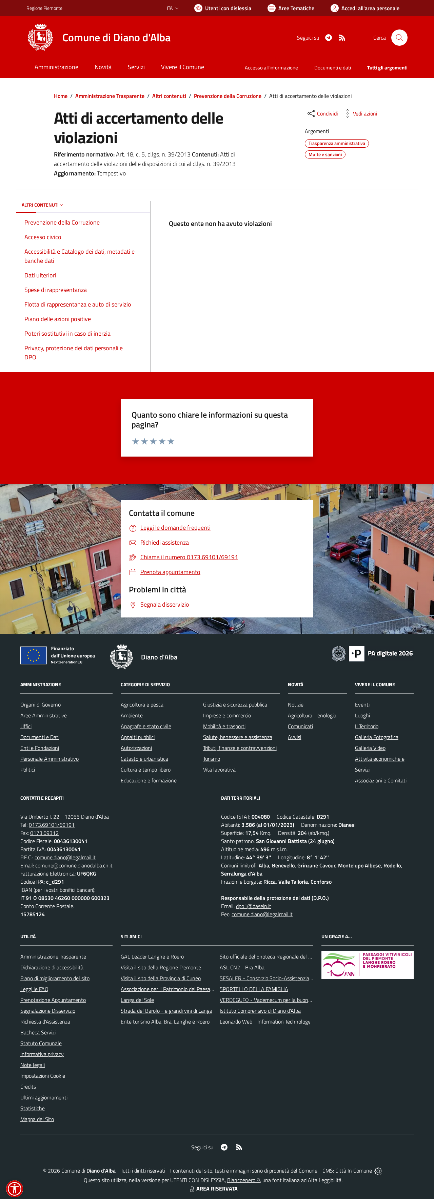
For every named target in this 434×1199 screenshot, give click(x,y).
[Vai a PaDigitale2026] (372, 653)
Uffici (26, 726)
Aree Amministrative (43, 715)
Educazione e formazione (149, 780)
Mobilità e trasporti (224, 726)
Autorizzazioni (136, 748)
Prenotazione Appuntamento (53, 1000)
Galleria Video (370, 748)
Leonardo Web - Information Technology (265, 1021)
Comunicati (300, 726)
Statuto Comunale (41, 1043)
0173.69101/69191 (52, 825)
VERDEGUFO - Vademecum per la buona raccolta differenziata (290, 1000)
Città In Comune (353, 1170)
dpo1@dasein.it (253, 906)
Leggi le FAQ (34, 989)
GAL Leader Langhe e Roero (152, 956)
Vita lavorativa (219, 769)
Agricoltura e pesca (142, 704)
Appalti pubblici (138, 737)
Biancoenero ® (243, 1180)
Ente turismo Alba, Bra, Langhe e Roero (165, 1021)
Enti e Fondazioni (39, 748)
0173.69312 (44, 833)
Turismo (211, 759)
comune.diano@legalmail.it (65, 857)
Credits (28, 1086)
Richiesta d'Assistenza (45, 1021)
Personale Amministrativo (49, 759)
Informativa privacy (42, 1054)
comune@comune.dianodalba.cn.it (74, 865)
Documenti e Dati (39, 737)
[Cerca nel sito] (399, 37)
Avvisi (294, 737)
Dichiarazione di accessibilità (51, 967)
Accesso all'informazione (271, 67)
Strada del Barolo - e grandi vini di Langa (166, 1011)
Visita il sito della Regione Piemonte (161, 967)
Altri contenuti (169, 96)
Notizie (295, 704)
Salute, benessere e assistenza (237, 737)
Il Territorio (366, 726)
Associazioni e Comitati (381, 780)
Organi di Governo (40, 704)
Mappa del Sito (37, 1119)
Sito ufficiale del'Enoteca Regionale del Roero (270, 956)
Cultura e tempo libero (146, 769)
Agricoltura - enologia (312, 715)
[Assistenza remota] (378, 1170)
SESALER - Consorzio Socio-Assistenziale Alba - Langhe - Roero (292, 978)
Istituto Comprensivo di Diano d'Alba (260, 1011)
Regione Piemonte (44, 8)
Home (60, 96)
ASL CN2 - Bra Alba (242, 967)
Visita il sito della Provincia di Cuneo (161, 978)
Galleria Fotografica (376, 737)
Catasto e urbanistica (144, 759)
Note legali (32, 1065)
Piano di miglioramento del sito (55, 978)
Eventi (362, 704)
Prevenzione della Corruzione (227, 96)
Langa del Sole (137, 1000)
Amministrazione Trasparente (109, 96)
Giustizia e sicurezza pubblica (235, 704)
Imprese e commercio (227, 715)
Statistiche (32, 1108)
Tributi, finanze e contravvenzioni (240, 748)
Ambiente (132, 715)
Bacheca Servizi (38, 1032)
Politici (27, 769)
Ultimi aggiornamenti (43, 1097)
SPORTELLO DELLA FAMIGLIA (254, 989)
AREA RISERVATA (217, 1188)
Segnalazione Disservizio (47, 1011)
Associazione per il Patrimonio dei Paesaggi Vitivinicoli (180, 989)
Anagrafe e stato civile (146, 726)
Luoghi (362, 715)
